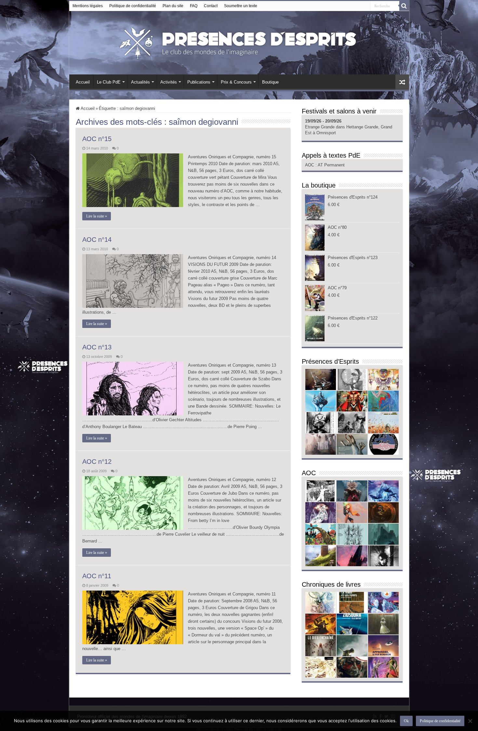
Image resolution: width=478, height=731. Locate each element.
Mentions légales (88, 6)
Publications (198, 82)
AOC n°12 (97, 461)
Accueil (83, 82)
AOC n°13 (97, 347)
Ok (406, 721)
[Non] (470, 721)
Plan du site (173, 6)
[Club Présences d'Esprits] (239, 41)
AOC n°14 (97, 239)
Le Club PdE (109, 82)
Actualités (140, 82)
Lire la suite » (96, 216)
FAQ (193, 6)
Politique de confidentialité (132, 6)
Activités (168, 82)
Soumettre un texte (240, 6)
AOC (310, 165)
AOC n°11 (96, 576)
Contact (211, 6)
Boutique (270, 82)
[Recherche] (404, 6)
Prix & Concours (236, 82)
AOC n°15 (97, 138)
